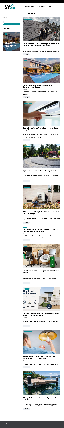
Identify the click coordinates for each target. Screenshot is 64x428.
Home (32, 6)
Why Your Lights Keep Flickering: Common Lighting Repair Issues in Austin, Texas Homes (39, 357)
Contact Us (5, 1)
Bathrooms (27, 6)
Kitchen (49, 6)
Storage (43, 6)
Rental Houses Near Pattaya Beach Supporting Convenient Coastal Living (38, 86)
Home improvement (28, 103)
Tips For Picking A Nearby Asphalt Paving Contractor (40, 171)
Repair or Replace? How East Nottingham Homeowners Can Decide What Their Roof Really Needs (41, 44)
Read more (26, 54)
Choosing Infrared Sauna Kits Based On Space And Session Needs (11, 45)
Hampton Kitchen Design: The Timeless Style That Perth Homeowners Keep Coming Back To (41, 230)
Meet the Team (10, 1)
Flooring (38, 6)
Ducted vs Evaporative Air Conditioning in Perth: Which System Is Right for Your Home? (41, 314)
